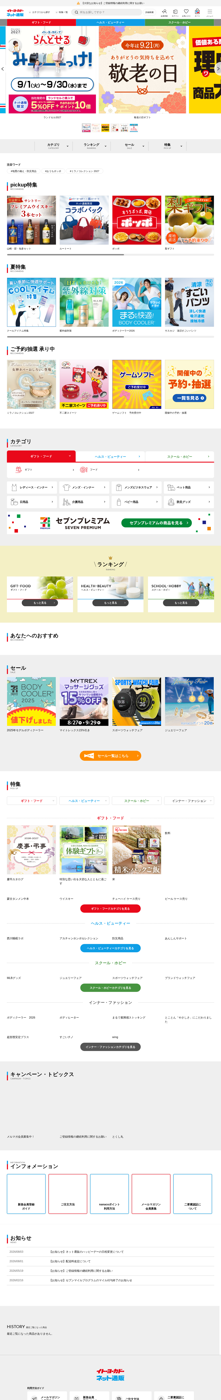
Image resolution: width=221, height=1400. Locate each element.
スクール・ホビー (180, 22)
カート (197, 16)
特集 (167, 146)
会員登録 (164, 16)
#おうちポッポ (53, 171)
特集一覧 (63, 12)
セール (129, 146)
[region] (110, 226)
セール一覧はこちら (108, 756)
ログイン (175, 16)
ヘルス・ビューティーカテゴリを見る (110, 994)
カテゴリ (53, 146)
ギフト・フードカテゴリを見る (110, 954)
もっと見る (39, 602)
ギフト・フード (41, 22)
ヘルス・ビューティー (110, 22)
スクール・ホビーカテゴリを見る (110, 1033)
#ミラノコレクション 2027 (84, 171)
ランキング (91, 146)
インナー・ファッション (189, 801)
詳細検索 (149, 12)
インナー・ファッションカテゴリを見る (110, 1093)
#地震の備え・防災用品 (23, 171)
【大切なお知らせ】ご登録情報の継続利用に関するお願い (112, 3)
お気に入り (186, 16)
